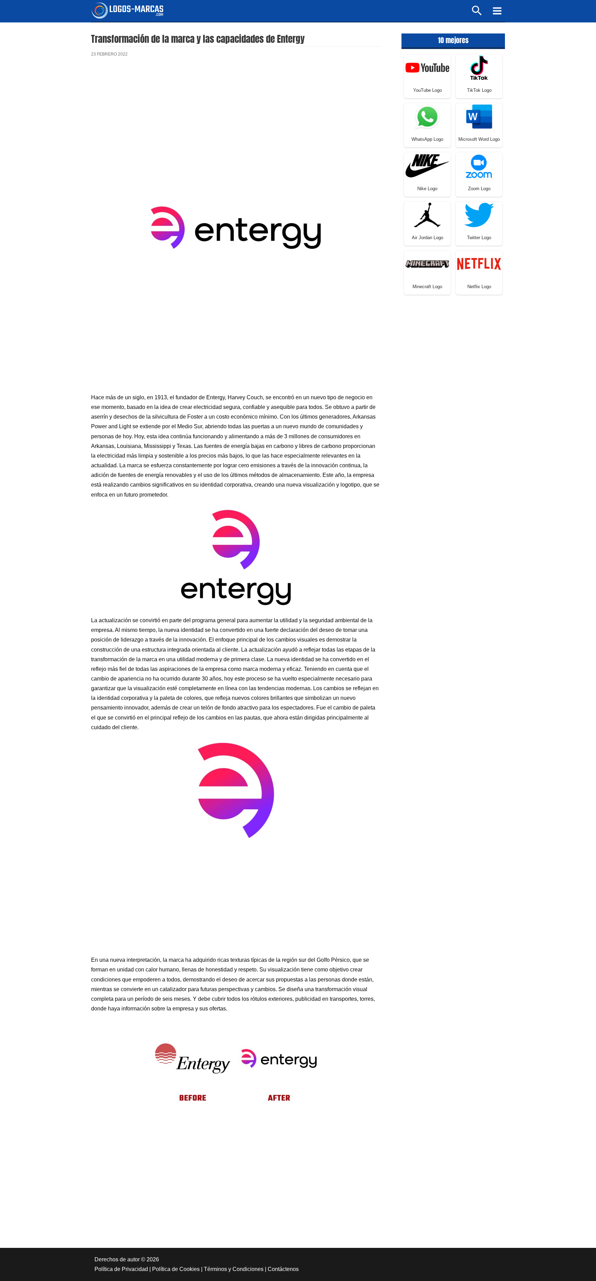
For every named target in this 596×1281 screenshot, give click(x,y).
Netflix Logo (479, 286)
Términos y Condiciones (234, 1269)
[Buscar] (477, 14)
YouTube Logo (427, 90)
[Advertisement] (235, 120)
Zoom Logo (479, 188)
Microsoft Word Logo (479, 139)
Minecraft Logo (427, 286)
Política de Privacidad (121, 1269)
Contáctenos (283, 1269)
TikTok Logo (479, 90)
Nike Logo (427, 188)
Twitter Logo (479, 237)
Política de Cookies (176, 1269)
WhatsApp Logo (427, 139)
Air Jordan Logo (427, 237)
